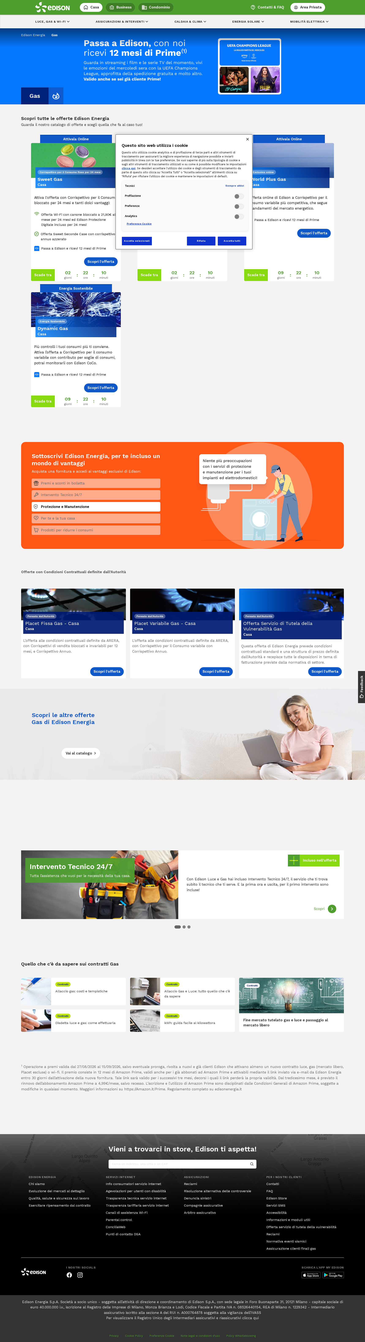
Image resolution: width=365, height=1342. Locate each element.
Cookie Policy (134, 1335)
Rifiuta (201, 240)
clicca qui (250, 1318)
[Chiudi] (247, 139)
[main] (182, 671)
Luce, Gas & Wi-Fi (50, 21)
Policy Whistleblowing (241, 1335)
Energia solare (246, 21)
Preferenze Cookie (161, 1335)
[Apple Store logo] (311, 1275)
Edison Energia (33, 35)
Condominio (159, 7)
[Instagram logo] (80, 1275)
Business (124, 7)
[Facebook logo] (69, 1275)
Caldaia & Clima (188, 21)
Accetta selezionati (137, 240)
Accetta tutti (232, 240)
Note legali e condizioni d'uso (200, 1335)
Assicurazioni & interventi (120, 21)
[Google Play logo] (333, 1275)
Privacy (114, 1335)
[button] (177, 927)
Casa (94, 7)
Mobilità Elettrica (307, 21)
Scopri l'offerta (107, 671)
